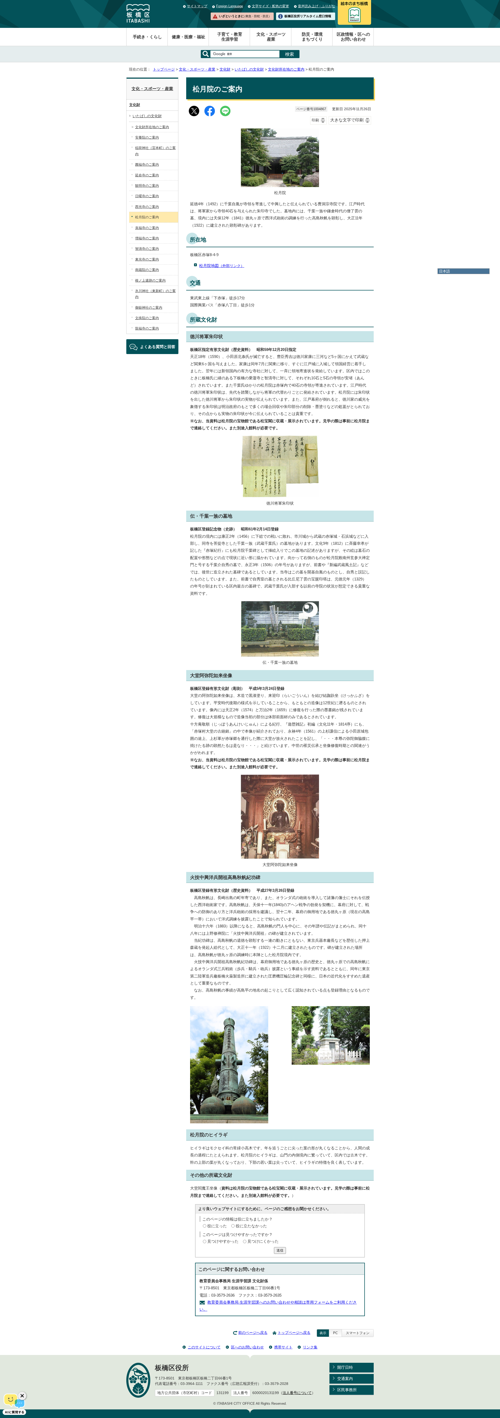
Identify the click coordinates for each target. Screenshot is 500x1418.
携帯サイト (283, 1347)
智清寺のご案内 (147, 249)
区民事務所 (347, 1390)
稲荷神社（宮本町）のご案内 (155, 151)
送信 (280, 1250)
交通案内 (345, 1378)
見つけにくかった (263, 1241)
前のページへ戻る (252, 1333)
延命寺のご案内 (147, 175)
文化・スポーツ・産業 (197, 69)
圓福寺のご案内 (147, 164)
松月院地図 (221, 265)
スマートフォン (358, 1333)
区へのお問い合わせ (247, 1347)
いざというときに (245, 16)
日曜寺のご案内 (147, 196)
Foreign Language (229, 6)
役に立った (217, 1226)
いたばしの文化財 (249, 69)
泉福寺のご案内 (147, 228)
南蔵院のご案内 (147, 270)
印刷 (315, 120)
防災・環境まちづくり (312, 36)
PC (335, 1333)
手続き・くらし (147, 37)
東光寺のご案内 (147, 259)
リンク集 (310, 1347)
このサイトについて (204, 1347)
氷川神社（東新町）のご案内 (155, 294)
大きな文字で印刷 (347, 120)
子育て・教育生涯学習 (229, 36)
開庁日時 (345, 1367)
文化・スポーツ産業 (271, 36)
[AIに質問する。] (14, 1403)
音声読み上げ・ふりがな (316, 6)
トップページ (164, 69)
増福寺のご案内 (147, 238)
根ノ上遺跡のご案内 (150, 280)
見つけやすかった (223, 1241)
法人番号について (297, 1393)
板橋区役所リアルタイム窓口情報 (307, 16)
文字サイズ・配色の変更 (270, 6)
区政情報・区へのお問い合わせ (353, 36)
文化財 (225, 69)
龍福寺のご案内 (147, 328)
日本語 (444, 271)
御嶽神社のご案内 (148, 307)
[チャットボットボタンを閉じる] (22, 1396)
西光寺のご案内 (147, 207)
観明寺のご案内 (147, 186)
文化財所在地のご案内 (286, 69)
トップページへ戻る (294, 1333)
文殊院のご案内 (147, 318)
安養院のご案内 (147, 137)
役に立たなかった (251, 1226)
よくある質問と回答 (157, 346)
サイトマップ (197, 6)
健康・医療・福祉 (188, 37)
